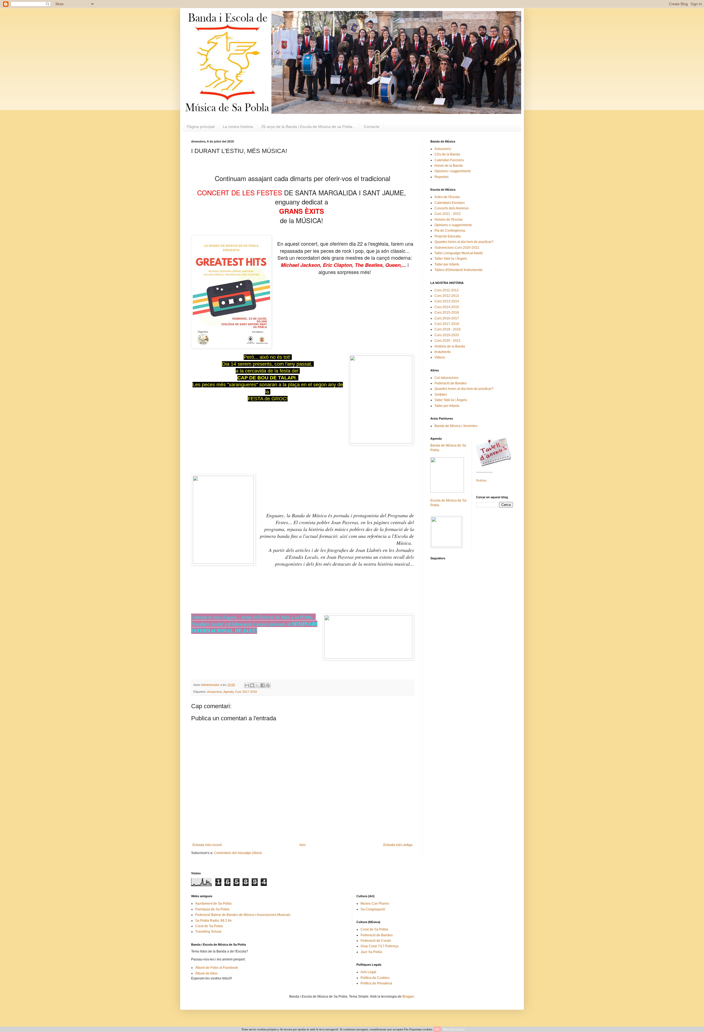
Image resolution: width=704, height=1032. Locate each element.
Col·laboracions (446, 378)
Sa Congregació (373, 909)
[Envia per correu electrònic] (247, 685)
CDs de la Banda (447, 154)
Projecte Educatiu (448, 236)
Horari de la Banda (449, 166)
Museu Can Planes (375, 903)
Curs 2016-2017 (447, 318)
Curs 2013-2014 (447, 301)
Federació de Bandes (451, 383)
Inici (302, 845)
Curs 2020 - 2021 (448, 341)
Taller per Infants (447, 264)
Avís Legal (368, 972)
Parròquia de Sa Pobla (212, 909)
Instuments (443, 352)
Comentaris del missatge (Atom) (238, 853)
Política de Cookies (375, 978)
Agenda (228, 691)
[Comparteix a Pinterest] (268, 685)
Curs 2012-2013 (447, 296)
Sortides (441, 394)
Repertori (442, 177)
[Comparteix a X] (257, 685)
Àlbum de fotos (206, 973)
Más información (454, 1029)
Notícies (481, 480)
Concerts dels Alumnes (452, 208)
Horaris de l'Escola (449, 219)
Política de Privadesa (376, 983)
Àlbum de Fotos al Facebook (216, 968)
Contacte (372, 126)
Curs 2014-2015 (447, 307)
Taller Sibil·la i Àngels (451, 259)
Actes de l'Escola (447, 197)
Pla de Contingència (450, 230)
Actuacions (214, 691)
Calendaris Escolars (450, 203)
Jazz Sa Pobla (371, 952)
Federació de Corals (376, 941)
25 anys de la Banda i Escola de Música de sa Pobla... (308, 126)
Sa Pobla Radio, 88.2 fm (213, 920)
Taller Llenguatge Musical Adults (459, 253)
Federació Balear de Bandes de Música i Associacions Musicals (242, 915)
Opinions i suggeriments (453, 171)
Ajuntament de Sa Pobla (213, 903)
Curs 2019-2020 (447, 335)
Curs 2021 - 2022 (448, 214)
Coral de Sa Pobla (209, 926)
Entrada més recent (207, 845)
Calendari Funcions (449, 160)
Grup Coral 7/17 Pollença (379, 946)
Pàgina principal (201, 126)
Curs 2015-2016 (447, 312)
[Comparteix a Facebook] (262, 685)
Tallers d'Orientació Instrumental (458, 270)
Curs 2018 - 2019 (448, 329)
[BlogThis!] (252, 685)
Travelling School (208, 932)
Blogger (408, 996)
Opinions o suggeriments (453, 225)
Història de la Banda (450, 346)
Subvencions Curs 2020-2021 (457, 248)
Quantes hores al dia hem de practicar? (464, 242)
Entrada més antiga (398, 845)
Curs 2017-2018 (246, 691)
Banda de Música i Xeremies (456, 426)
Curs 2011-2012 (447, 290)
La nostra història (238, 126)
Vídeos (440, 357)
